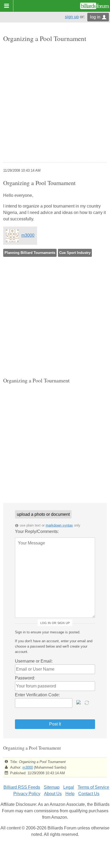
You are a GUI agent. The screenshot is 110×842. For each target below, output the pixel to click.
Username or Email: (34, 661)
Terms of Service (93, 787)
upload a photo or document (43, 514)
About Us (53, 793)
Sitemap (52, 787)
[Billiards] (94, 6)
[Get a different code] (87, 702)
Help (69, 793)
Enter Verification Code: (37, 695)
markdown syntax (59, 525)
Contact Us (88, 793)
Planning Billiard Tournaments (30, 253)
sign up (72, 16)
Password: (25, 678)
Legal (68, 787)
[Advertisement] (55, 103)
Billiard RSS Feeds (21, 787)
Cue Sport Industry (75, 253)
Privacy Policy (26, 793)
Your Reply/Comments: (37, 531)
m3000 (27, 235)
